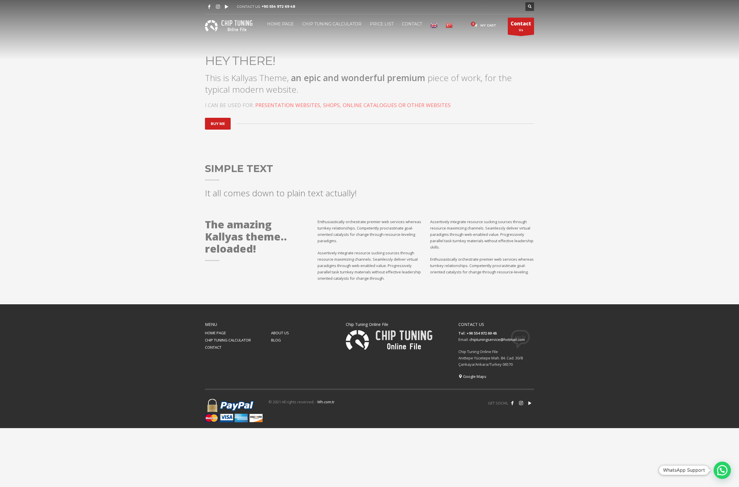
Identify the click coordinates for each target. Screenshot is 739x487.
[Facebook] (209, 6)
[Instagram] (218, 6)
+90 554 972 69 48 (278, 6)
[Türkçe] (449, 25)
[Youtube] (226, 6)
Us (521, 26)
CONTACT (213, 347)
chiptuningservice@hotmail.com (497, 339)
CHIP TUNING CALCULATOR (228, 340)
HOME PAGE (215, 332)
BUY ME (218, 123)
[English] (434, 25)
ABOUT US (280, 332)
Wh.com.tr (326, 401)
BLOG (276, 340)
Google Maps (474, 376)
